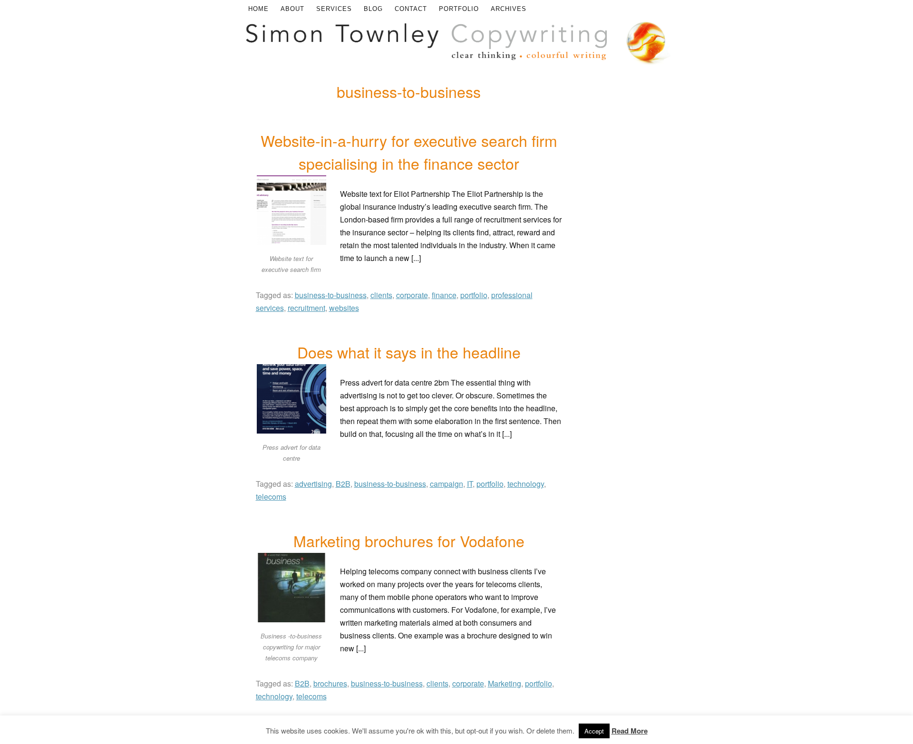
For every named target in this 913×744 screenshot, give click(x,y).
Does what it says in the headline (409, 352)
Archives (508, 8)
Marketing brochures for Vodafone (408, 540)
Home (258, 8)
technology (525, 483)
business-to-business (331, 295)
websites (344, 307)
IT (470, 483)
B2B (343, 483)
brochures (330, 683)
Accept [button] (594, 730)
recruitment (306, 307)
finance (444, 295)
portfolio (473, 295)
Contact (411, 8)
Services (334, 8)
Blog (373, 8)
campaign (446, 483)
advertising (313, 483)
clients (381, 295)
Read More (630, 730)
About (292, 8)
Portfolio (459, 8)
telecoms (271, 496)
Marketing (504, 683)
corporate (412, 295)
